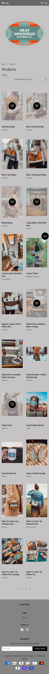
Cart (45, 3)
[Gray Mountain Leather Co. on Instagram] (27, 630)
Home (3, 64)
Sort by (4, 75)
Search (24, 618)
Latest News (24, 604)
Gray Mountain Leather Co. (27, 656)
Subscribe (39, 648)
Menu (7, 3)
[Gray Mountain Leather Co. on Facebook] (22, 630)
